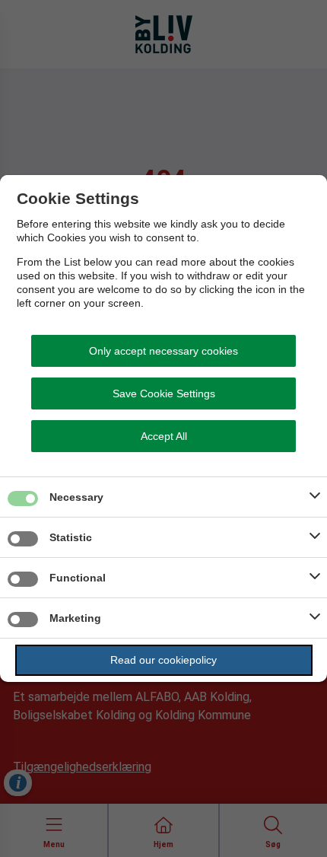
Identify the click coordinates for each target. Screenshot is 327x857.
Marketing (75, 618)
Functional (77, 578)
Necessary (76, 497)
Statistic (70, 537)
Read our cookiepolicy (163, 660)
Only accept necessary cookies (163, 351)
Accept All (164, 436)
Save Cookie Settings (164, 393)
